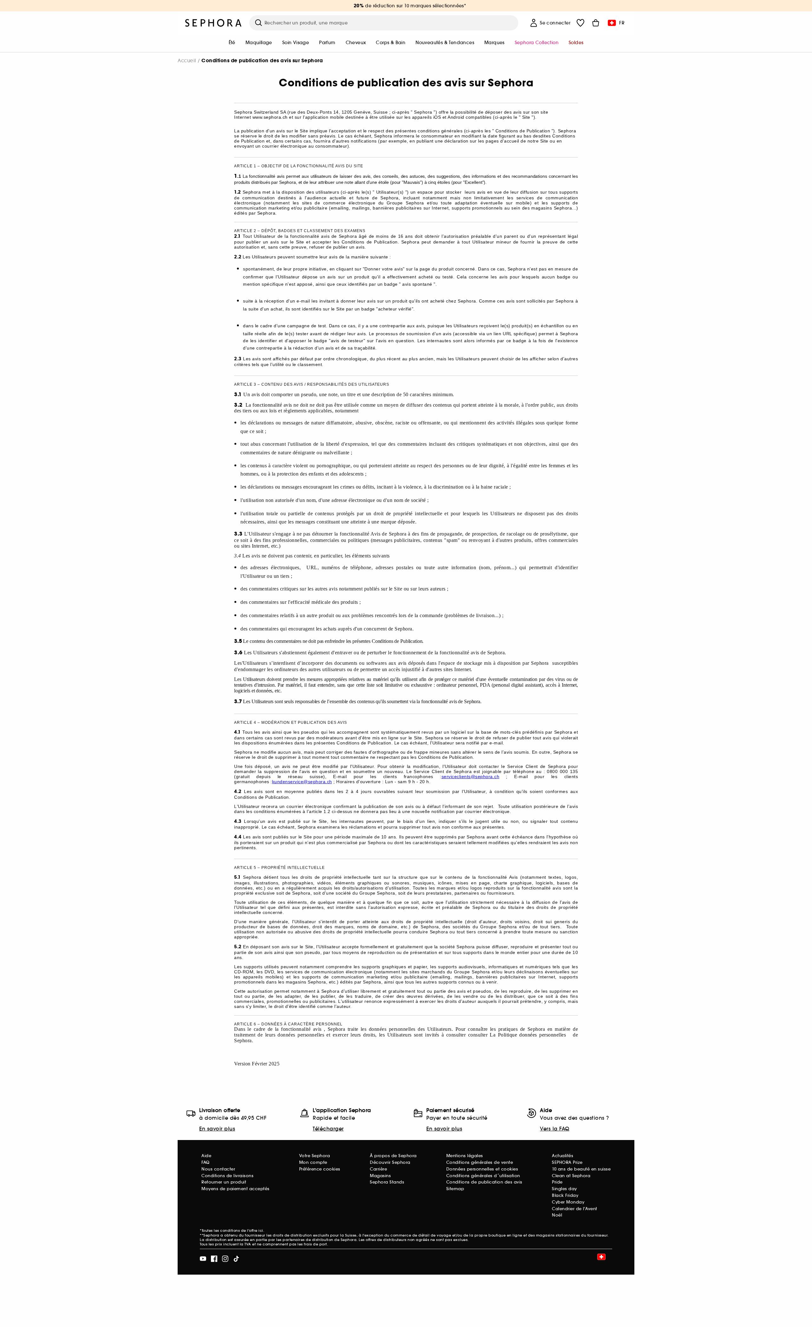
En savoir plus (217, 1128)
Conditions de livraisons (227, 1175)
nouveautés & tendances (445, 42)
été (232, 42)
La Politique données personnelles (529, 1034)
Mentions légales (464, 1155)
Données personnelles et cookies (482, 1169)
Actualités (562, 1155)
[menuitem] (232, 43)
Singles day (564, 1188)
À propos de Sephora (393, 1155)
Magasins (380, 1175)
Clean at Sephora (571, 1175)
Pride (557, 1182)
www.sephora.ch (270, 117)
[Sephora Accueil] (213, 23)
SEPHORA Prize (567, 1162)
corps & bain (390, 42)
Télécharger (328, 1128)
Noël (557, 1215)
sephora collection (537, 42)
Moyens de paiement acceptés (235, 1188)
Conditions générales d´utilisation (483, 1175)
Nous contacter (218, 1169)
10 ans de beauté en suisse (581, 1169)
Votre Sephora (314, 1155)
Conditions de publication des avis (484, 1182)
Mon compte (313, 1162)
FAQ (205, 1162)
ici (261, 1230)
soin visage (295, 42)
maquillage (259, 42)
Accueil (187, 60)
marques (494, 42)
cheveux (356, 42)
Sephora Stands (387, 1182)
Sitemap (455, 1188)
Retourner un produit (223, 1182)
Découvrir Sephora (390, 1162)
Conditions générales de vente (479, 1162)
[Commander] (595, 22)
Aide (206, 1155)
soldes (576, 42)
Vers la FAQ (554, 1128)
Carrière (378, 1169)
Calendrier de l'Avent (574, 1208)
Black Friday (565, 1195)
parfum (327, 42)
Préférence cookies (319, 1169)
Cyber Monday (568, 1202)
